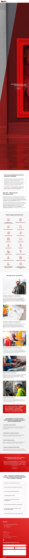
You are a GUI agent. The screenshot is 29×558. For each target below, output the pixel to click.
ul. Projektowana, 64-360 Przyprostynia (11, 524)
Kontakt (14, 468)
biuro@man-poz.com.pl (8, 525)
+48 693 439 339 (7, 527)
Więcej (18, 88)
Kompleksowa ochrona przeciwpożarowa (18, 84)
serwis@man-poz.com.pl (6, 532)
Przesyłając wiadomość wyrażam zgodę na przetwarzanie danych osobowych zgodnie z (14, 557)
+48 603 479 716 (9, 537)
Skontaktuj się (15, 462)
